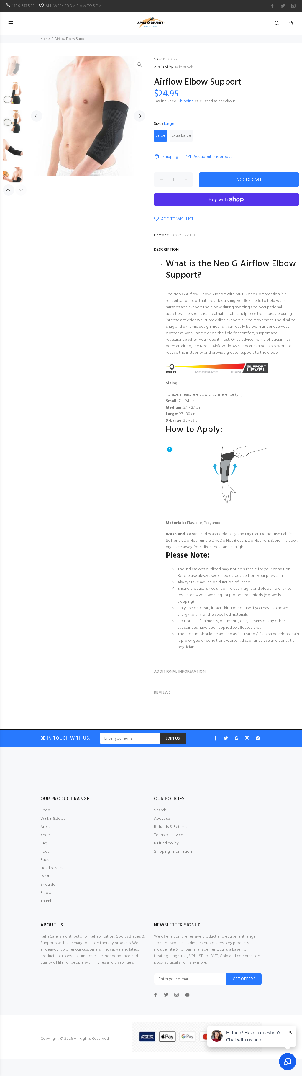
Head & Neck (52, 868)
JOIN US (173, 738)
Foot (44, 851)
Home (45, 39)
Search (160, 810)
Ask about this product (213, 156)
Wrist (45, 876)
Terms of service (168, 835)
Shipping (186, 101)
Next (139, 116)
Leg (43, 843)
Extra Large (181, 135)
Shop (45, 810)
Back (44, 859)
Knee (45, 835)
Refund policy (166, 843)
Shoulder (48, 884)
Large (160, 135)
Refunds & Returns (170, 826)
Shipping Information (173, 851)
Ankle (45, 826)
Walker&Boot (52, 818)
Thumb (46, 901)
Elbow (46, 893)
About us (162, 818)
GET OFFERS (244, 979)
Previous (36, 116)
